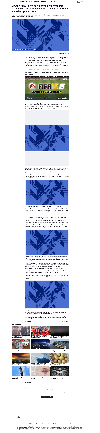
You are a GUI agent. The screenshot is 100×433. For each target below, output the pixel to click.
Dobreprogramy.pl (45, 1)
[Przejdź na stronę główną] (18, 2)
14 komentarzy (61, 53)
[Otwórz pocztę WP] (71, 2)
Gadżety (18, 416)
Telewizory (18, 419)
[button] (74, 1)
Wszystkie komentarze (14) (46, 396)
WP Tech (30, 1)
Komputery (18, 417)
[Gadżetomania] (24, 2)
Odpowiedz (29, 392)
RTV (17, 415)
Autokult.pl (52, 1)
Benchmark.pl (37, 1)
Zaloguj (78, 1)
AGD (17, 418)
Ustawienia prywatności (66, 423)
